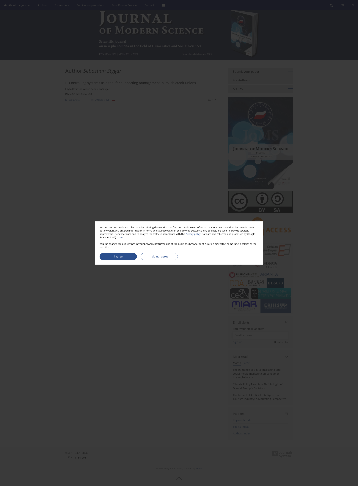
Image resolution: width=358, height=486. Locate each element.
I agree (118, 256)
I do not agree (159, 256)
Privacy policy (193, 234)
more (119, 237)
